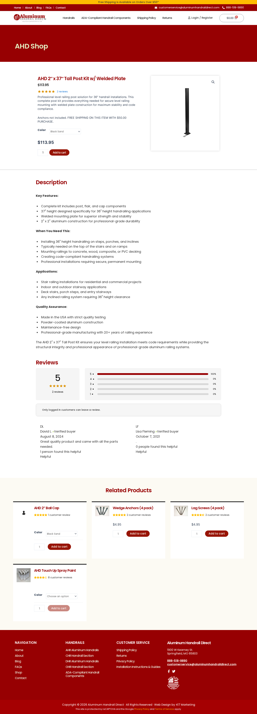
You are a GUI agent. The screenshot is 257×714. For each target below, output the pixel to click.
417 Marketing (185, 705)
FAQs (48, 7)
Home (17, 7)
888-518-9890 (177, 661)
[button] (213, 82)
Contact (61, 7)
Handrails (69, 18)
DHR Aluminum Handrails (82, 661)
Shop (18, 672)
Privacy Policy (125, 661)
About (28, 7)
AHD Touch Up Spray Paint (55, 570)
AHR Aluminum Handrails (82, 650)
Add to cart (59, 152)
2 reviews (62, 91)
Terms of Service (164, 709)
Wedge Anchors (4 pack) (133, 508)
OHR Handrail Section (80, 667)
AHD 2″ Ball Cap (46, 508)
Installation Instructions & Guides (138, 667)
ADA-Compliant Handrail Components (105, 18)
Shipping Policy (146, 18)
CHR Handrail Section (80, 656)
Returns (167, 18)
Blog (38, 7)
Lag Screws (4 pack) (207, 508)
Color (42, 130)
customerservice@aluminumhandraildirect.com (201, 664)
